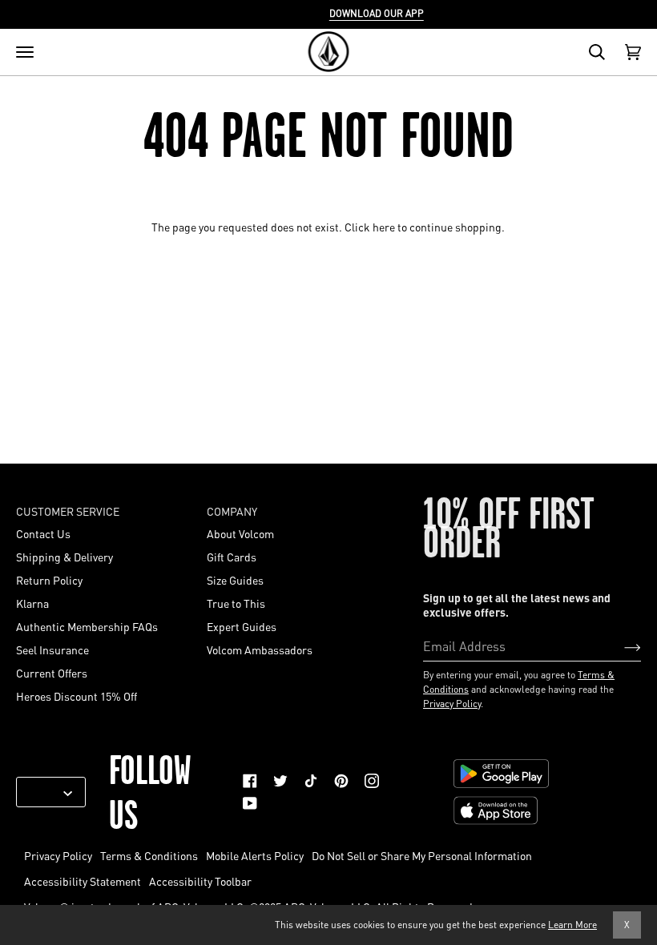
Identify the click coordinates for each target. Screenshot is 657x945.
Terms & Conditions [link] (149, 855)
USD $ (45, 792)
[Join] (620, 645)
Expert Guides (241, 626)
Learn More (572, 925)
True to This (236, 603)
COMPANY (232, 511)
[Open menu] (25, 52)
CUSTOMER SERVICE (67, 511)
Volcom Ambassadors (259, 649)
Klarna (32, 603)
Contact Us (43, 533)
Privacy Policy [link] (58, 855)
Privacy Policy (452, 704)
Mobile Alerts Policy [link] (255, 855)
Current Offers (51, 673)
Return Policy (49, 580)
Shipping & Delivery (64, 556)
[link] (250, 781)
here (384, 226)
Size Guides (235, 580)
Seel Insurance (52, 649)
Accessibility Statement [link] (82, 881)
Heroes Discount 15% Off (76, 696)
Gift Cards (231, 556)
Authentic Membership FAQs (87, 626)
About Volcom (240, 533)
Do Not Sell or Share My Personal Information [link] (422, 855)
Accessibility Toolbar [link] (200, 881)
